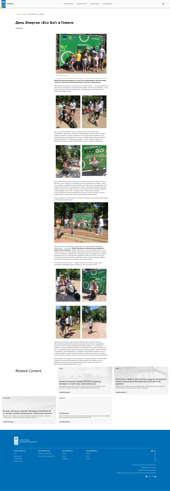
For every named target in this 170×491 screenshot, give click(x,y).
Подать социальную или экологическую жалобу (144, 465)
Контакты (88, 458)
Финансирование (18, 458)
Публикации (65, 458)
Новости (64, 456)
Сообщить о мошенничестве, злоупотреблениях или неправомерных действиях (136, 473)
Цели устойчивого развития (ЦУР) (46, 456)
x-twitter (152, 476)
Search (166, 4)
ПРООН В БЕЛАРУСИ (69, 3)
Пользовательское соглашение (148, 467)
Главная (18, 14)
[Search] (155, 456)
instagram (146, 476)
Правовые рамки (18, 461)
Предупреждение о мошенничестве (147, 470)
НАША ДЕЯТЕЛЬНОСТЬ (82, 3)
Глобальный (163, 4)
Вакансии (88, 453)
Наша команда (17, 456)
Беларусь (10, 3)
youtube (155, 476)
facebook (149, 476)
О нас (15, 453)
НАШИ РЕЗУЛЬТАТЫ (95, 3)
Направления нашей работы (45, 453)
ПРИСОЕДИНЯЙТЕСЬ (107, 3)
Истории (64, 453)
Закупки (88, 456)
